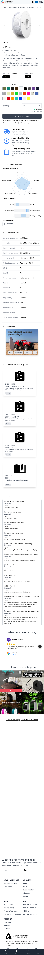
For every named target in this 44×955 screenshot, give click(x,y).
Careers (26, 896)
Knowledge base (10, 883)
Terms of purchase (11, 911)
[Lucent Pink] (28, 93)
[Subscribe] (25, 870)
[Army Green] (4, 88)
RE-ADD (26, 883)
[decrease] (24, 106)
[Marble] (32, 93)
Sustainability (28, 890)
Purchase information (12, 914)
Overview (7, 922)
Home (4, 8)
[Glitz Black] (25, 88)
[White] (24, 98)
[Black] (12, 88)
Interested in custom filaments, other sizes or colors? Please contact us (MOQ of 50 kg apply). (20, 122)
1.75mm (6, 77)
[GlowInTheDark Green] (8, 93)
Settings (7, 929)
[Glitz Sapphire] (37, 88)
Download (7, 503)
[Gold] (12, 93)
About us (26, 893)
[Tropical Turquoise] (16, 98)
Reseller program (30, 904)
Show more (6, 68)
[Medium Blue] (36, 93)
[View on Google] (9, 640)
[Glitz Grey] (29, 88)
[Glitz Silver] (4, 93)
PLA (38, 8)
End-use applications (31, 908)
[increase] (39, 106)
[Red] (8, 98)
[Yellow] (28, 98)
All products (13, 8)
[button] (4, 646)
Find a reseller (9, 904)
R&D (25, 886)
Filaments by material (27, 8)
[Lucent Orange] (24, 93)
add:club (7, 925)
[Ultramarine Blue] (20, 98)
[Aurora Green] (8, 88)
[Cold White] (21, 88)
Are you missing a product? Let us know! (22, 720)
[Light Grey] (20, 93)
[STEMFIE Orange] (12, 98)
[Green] (16, 93)
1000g (28, 77)
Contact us (8, 886)
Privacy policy (9, 908)
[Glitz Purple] (33, 88)
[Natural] (4, 98)
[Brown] (16, 88)
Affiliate (26, 911)
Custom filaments (30, 914)
